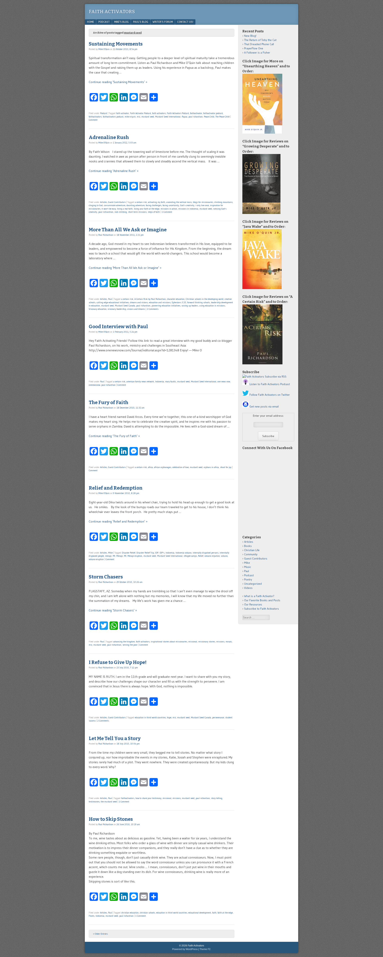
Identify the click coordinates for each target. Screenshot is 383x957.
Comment (93, 119)
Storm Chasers (106, 577)
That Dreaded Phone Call (259, 44)
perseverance (218, 717)
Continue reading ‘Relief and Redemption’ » (118, 521)
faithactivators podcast (113, 116)
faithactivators (95, 116)
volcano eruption (96, 559)
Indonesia (159, 381)
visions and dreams (136, 309)
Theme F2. (205, 949)
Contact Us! (185, 21)
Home (90, 21)
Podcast (104, 21)
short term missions (137, 212)
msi (138, 116)
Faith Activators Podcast (178, 113)
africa (150, 467)
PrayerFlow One (253, 48)
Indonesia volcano (184, 552)
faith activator (122, 113)
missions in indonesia (188, 208)
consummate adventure (114, 205)
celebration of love (180, 467)
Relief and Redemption (115, 488)
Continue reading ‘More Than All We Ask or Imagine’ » (125, 268)
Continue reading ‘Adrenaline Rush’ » (113, 171)
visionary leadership (117, 309)
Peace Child (209, 116)
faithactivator (196, 113)
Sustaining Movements (116, 44)
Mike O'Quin (104, 49)
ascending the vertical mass (179, 202)
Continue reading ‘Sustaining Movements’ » (118, 82)
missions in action (169, 208)
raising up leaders (190, 305)
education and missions (160, 302)
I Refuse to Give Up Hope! (117, 662)
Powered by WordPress (185, 949)
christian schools (147, 912)
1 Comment (167, 212)
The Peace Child (222, 116)
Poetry (248, 579)
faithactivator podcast (213, 113)
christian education (130, 912)
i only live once (202, 205)
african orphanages (162, 467)
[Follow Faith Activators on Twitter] (245, 395)
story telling (216, 798)
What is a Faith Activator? (259, 596)
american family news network (140, 381)
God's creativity (187, 205)
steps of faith (154, 212)
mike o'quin (130, 116)
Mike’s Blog (121, 21)
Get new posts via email (264, 406)
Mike (110, 552)
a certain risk (141, 202)
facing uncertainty (171, 205)
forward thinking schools (198, 302)
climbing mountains (223, 202)
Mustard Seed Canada (125, 305)
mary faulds (170, 381)
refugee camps (190, 556)
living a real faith (125, 208)
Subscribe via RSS (275, 376)
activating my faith (156, 202)
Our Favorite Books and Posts (262, 600)
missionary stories (206, 641)
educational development (199, 912)
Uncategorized (253, 583)
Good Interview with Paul (118, 326)
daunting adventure (135, 205)
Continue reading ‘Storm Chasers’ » (113, 610)
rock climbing (121, 212)
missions (220, 641)
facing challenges (153, 205)
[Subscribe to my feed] (253, 376)
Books (248, 546)
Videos (248, 588)
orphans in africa (211, 467)
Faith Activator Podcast (140, 113)
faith (214, 912)
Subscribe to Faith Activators (261, 608)
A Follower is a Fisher (257, 52)
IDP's (162, 552)
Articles (103, 202)
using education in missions (212, 305)
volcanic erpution (212, 556)
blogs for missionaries (203, 202)
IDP (156, 552)
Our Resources (253, 604)
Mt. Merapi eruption (133, 556)
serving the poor (129, 644)
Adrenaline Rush (109, 137)
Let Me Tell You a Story (115, 738)
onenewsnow (94, 385)
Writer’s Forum (163, 21)
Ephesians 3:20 (179, 302)
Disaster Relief (128, 552)
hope (169, 717)
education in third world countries (150, 717)
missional (192, 641)
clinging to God (96, 205)
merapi (108, 556)
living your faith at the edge (146, 208)
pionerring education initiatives (166, 305)
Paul (110, 299)
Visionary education (98, 309)
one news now (223, 381)
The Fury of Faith (108, 402)
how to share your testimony (148, 798)
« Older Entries (100, 933)
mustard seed (147, 116)
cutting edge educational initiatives (113, 302)
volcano (224, 556)
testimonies (94, 801)
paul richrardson (105, 212)
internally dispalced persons (205, 552)
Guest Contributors (117, 202)
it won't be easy (109, 208)
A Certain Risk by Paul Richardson (150, 299)
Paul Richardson (105, 235)
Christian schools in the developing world (204, 299)
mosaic (229, 641)
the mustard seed (109, 801)
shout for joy (225, 467)
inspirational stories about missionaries (169, 641)
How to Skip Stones (111, 819)
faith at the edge (225, 912)
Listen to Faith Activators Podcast (270, 384)
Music (247, 567)
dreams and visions (139, 302)
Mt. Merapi (118, 556)
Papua (184, 116)
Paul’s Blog (140, 21)
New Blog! (250, 36)
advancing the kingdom (124, 641)
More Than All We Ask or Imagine (128, 230)
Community (250, 554)
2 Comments (152, 309)
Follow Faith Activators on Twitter (270, 395)
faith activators (159, 113)
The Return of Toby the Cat (260, 40)
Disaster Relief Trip (145, 552)
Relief (200, 556)
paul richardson (196, 116)
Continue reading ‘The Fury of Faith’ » (114, 436)
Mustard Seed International (168, 116)
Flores (91, 915)
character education (176, 299)
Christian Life (252, 550)
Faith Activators (112, 11)
